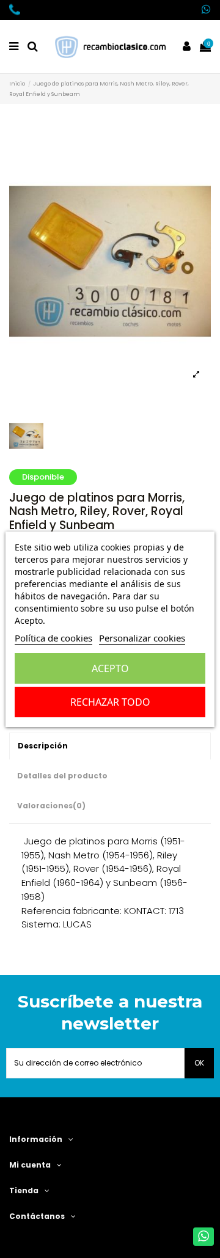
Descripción (43, 746)
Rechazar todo (110, 702)
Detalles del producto (62, 775)
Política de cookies (53, 638)
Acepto (110, 668)
